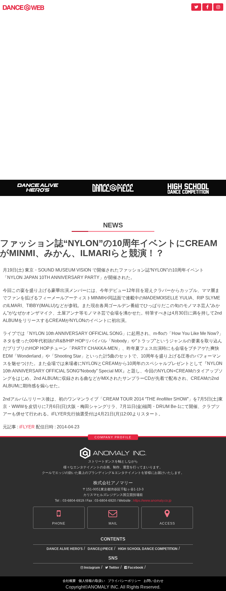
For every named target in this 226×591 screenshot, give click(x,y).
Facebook (135, 567)
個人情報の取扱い (92, 581)
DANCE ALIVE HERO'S (65, 549)
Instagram (91, 567)
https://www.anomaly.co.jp (152, 501)
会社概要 (69, 581)
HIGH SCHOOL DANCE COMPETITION (147, 549)
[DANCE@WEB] (23, 7)
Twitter (113, 567)
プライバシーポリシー (124, 581)
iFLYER (27, 427)
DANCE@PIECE (100, 549)
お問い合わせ (153, 581)
